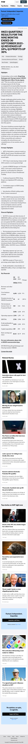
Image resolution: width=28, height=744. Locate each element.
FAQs (13, 736)
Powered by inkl (14, 740)
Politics (13, 6)
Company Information (11, 56)
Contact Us (22, 736)
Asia (3, 56)
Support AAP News (14, 714)
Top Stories (4, 6)
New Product (5, 62)
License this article (6, 351)
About (17, 736)
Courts (20, 6)
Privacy (9, 736)
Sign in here (18, 624)
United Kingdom (14, 62)
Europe (20, 59)
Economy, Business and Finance (9, 59)
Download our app (7, 23)
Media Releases (14, 738)
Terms (4, 736)
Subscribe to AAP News (8, 19)
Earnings (20, 56)
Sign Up (23, 2)
